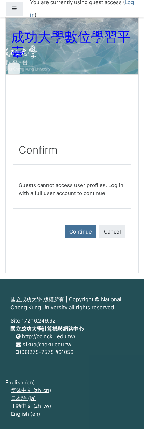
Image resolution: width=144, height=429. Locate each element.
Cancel (112, 231)
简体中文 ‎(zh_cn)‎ (31, 390)
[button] (128, 414)
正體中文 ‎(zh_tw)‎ (31, 405)
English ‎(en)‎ (20, 382)
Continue (80, 231)
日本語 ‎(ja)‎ (23, 398)
